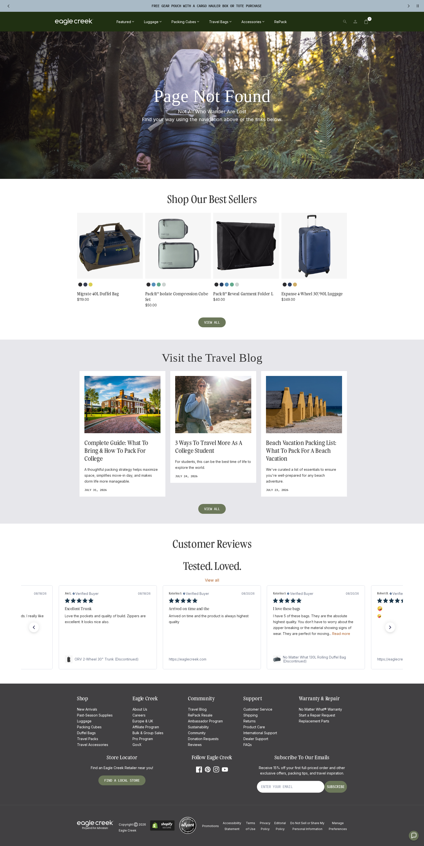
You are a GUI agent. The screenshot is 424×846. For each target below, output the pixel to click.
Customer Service (257, 709)
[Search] (344, 21)
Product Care (254, 727)
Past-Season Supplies (95, 715)
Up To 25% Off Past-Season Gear (206, 6)
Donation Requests (203, 739)
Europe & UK (142, 721)
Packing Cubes (89, 727)
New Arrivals (87, 709)
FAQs (247, 745)
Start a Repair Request (317, 715)
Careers (139, 715)
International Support (260, 733)
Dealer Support (255, 739)
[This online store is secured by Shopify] (162, 830)
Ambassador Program (205, 721)
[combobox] (311, 22)
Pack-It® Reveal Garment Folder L (243, 293)
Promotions (210, 826)
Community (197, 733)
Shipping (250, 715)
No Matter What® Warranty (320, 709)
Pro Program (142, 739)
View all (212, 322)
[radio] (80, 285)
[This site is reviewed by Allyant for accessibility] (187, 833)
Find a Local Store (122, 780)
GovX (137, 745)
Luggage (84, 721)
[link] (108, 659)
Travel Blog (197, 709)
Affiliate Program (145, 727)
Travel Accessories (92, 745)
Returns (249, 721)
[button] (366, 22)
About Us (139, 709)
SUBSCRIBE (335, 787)
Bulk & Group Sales (147, 733)
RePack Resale (200, 715)
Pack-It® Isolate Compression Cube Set (176, 296)
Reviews (195, 745)
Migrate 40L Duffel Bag (98, 293)
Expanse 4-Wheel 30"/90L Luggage (312, 293)
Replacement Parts (314, 721)
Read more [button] (341, 633)
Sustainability (198, 727)
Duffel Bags (86, 733)
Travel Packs (87, 739)
